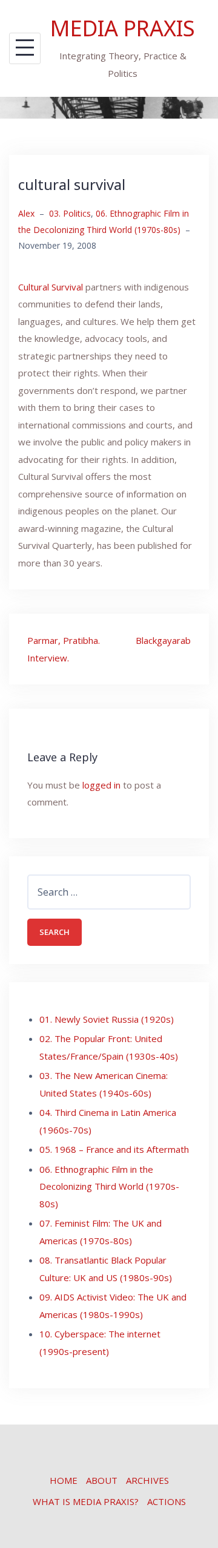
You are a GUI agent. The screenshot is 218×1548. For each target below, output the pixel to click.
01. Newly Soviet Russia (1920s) (106, 1019)
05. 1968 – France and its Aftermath (114, 1149)
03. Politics (70, 213)
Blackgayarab (163, 640)
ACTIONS (166, 1501)
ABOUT (101, 1480)
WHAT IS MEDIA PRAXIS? (86, 1501)
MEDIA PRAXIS (122, 28)
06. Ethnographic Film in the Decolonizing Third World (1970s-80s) (109, 1186)
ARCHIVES (147, 1480)
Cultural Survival (50, 287)
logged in (101, 785)
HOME (64, 1480)
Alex (26, 213)
